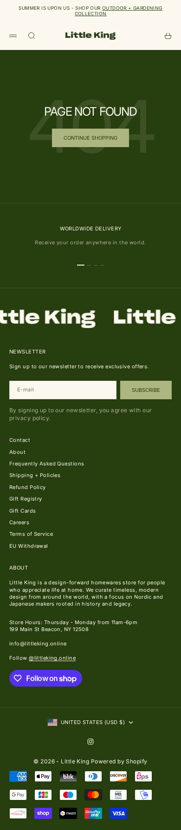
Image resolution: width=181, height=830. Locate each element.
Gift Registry (25, 499)
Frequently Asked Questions (46, 463)
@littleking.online (52, 658)
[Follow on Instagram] (90, 741)
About (17, 452)
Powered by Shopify (119, 761)
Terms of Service (31, 534)
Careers (19, 522)
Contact (19, 440)
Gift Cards (22, 511)
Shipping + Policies (34, 475)
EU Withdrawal (28, 546)
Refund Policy (27, 487)
